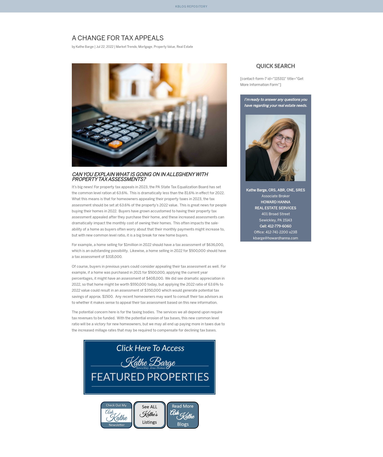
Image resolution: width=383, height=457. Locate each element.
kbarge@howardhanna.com (275, 238)
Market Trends (126, 47)
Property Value (164, 47)
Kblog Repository (191, 6)
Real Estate (185, 47)
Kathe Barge (85, 47)
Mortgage (145, 47)
